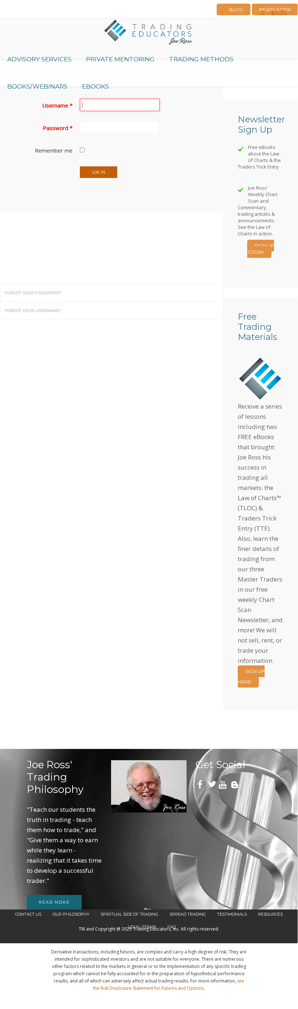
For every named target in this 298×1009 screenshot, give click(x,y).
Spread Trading (188, 914)
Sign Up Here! (251, 676)
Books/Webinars (37, 86)
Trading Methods (201, 59)
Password (58, 127)
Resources (270, 914)
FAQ (171, 926)
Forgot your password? (33, 292)
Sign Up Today (260, 249)
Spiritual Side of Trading (129, 914)
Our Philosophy (71, 914)
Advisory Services (39, 59)
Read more (54, 902)
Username (57, 105)
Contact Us (28, 914)
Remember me (54, 150)
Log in (98, 172)
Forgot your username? (33, 310)
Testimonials (232, 914)
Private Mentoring (120, 59)
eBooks (95, 86)
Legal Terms (142, 926)
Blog (236, 9)
